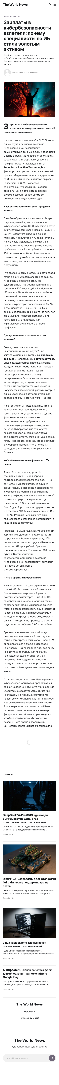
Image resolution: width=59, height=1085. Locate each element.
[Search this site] (50, 4)
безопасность (12, 16)
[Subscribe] (52, 1058)
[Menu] (55, 4)
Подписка (29, 1011)
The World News (15, 4)
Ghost (36, 1018)
